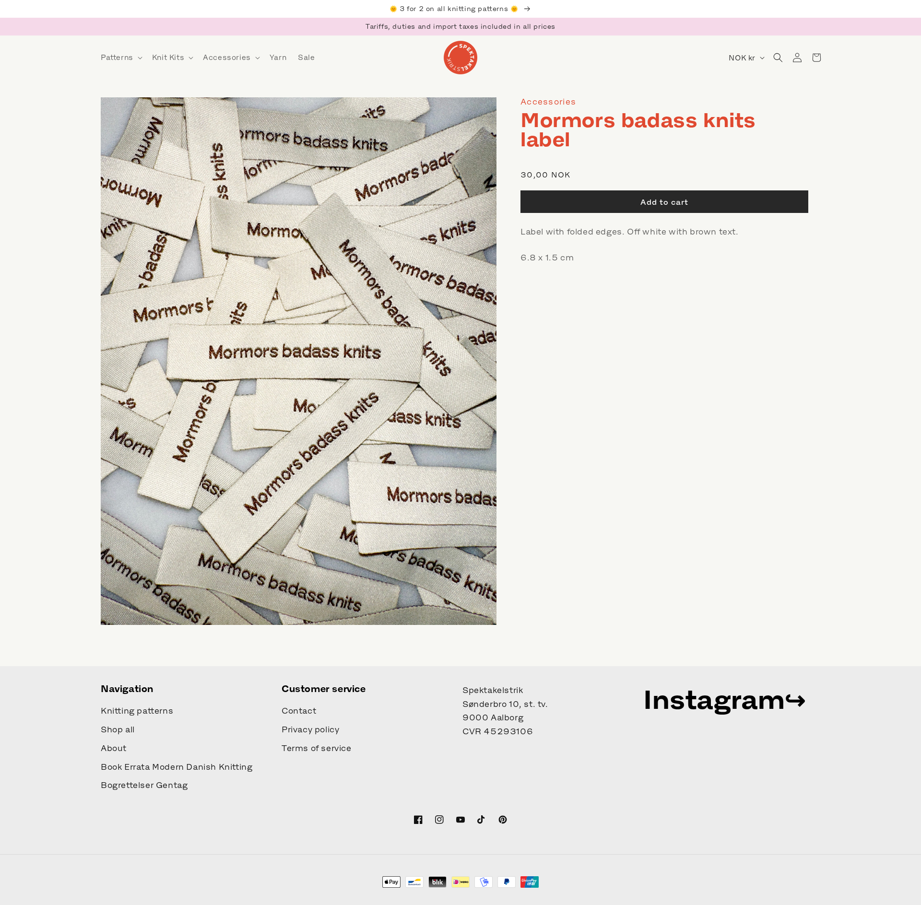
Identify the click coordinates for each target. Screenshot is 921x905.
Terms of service (317, 748)
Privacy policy (310, 729)
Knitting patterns (137, 711)
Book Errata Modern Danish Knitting (176, 767)
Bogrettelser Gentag (144, 785)
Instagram (714, 699)
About (114, 748)
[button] (120, 57)
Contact (299, 711)
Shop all (118, 729)
